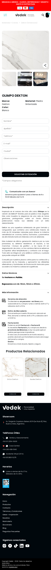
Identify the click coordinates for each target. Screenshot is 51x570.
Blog (4, 528)
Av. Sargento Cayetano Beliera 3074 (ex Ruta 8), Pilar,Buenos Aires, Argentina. (26, 422)
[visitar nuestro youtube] (27, 545)
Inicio (5, 501)
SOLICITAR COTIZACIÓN (25, 174)
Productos (7, 504)
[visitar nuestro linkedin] (22, 546)
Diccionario (7, 525)
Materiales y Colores (10, 23)
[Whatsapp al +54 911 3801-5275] (7, 438)
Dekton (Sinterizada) (29, 23)
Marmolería (7, 521)
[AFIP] (6, 483)
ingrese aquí (13, 567)
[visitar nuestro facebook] (10, 546)
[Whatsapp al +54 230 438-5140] (7, 446)
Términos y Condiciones (12, 511)
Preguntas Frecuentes (11, 531)
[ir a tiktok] (16, 546)
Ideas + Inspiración (10, 514)
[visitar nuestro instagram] (4, 546)
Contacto (6, 508)
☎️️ (4, 446)
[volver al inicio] (19, 407)
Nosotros (6, 518)
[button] (43, 15)
